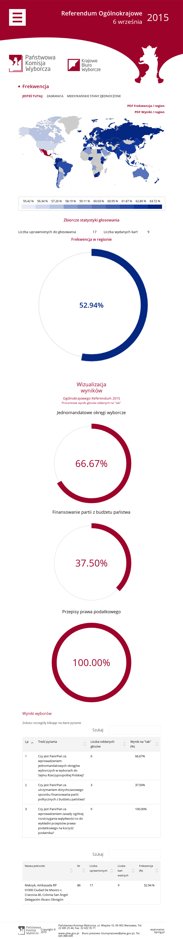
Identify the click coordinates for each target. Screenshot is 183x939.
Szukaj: (98, 730)
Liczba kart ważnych (123, 870)
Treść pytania (47, 741)
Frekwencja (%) (146, 868)
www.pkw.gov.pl (68, 933)
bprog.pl (159, 932)
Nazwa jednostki (35, 866)
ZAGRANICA (55, 96)
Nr (78, 866)
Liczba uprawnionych (98, 868)
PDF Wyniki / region (150, 112)
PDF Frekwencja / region (146, 106)
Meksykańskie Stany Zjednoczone (94, 96)
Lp (27, 741)
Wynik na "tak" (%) (140, 743)
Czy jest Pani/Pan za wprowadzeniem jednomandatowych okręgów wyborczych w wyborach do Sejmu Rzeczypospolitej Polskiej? (61, 765)
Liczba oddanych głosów (102, 743)
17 (91, 885)
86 (79, 885)
